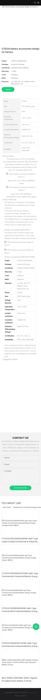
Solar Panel (7, 507)
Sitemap (31, 692)
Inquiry (8, 89)
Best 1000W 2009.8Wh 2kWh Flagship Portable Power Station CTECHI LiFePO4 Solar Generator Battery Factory (19, 679)
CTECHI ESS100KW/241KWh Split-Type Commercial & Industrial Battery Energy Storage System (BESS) (20, 575)
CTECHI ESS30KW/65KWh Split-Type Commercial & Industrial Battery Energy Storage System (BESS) (20, 610)
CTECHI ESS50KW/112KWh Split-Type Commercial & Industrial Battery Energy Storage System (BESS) (20, 645)
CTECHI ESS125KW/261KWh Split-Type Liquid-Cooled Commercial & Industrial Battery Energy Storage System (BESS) (20, 540)
